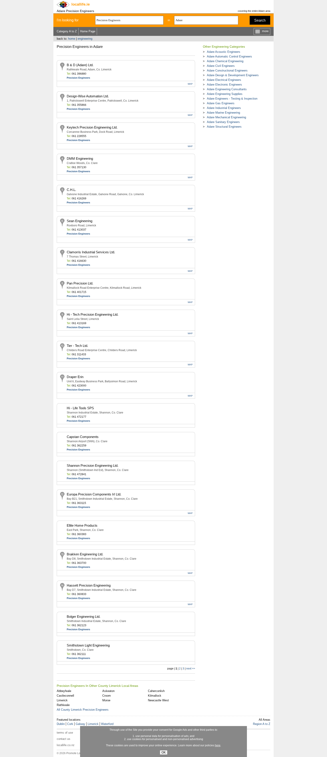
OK (163, 752)
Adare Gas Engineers (220, 103)
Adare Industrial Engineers (224, 108)
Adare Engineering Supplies (224, 94)
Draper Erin (75, 377)
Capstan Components (83, 437)
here (217, 745)
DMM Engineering (80, 158)
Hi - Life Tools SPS (80, 408)
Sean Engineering (79, 221)
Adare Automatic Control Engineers (229, 56)
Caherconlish (156, 691)
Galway (80, 724)
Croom (106, 695)
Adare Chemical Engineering (225, 61)
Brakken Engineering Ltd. (85, 554)
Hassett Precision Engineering (89, 585)
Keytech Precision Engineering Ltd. (92, 127)
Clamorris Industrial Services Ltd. (91, 252)
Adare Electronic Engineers (224, 84)
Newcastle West (158, 700)
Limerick (62, 700)
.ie (80, 4)
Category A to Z (67, 31)
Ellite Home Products (82, 525)
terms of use (65, 732)
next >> (190, 668)
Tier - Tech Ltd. (77, 346)
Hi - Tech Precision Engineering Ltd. (92, 314)
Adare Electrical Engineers (224, 80)
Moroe (106, 700)
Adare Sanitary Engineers (223, 122)
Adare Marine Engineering (223, 112)
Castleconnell (65, 695)
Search (260, 20)
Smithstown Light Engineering (88, 645)
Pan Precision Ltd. (80, 283)
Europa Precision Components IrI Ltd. (94, 494)
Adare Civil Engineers (221, 66)
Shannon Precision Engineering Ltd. (92, 465)
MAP (190, 84)
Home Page (87, 31)
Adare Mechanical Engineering (226, 117)
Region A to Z (261, 724)
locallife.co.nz (66, 745)
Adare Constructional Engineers (227, 70)
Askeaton (108, 691)
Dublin (61, 724)
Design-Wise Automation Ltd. (88, 96)
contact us (63, 739)
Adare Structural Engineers (224, 126)
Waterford (107, 724)
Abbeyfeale (64, 691)
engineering (85, 38)
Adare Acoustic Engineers (223, 51)
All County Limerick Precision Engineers (83, 709)
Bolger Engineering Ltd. (83, 616)
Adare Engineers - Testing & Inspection (232, 98)
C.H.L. (71, 190)
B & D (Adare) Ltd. (80, 65)
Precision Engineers (78, 77)
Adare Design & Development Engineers (233, 75)
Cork (70, 724)
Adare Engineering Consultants (227, 89)
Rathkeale (63, 705)
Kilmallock (154, 695)
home (71, 38)
